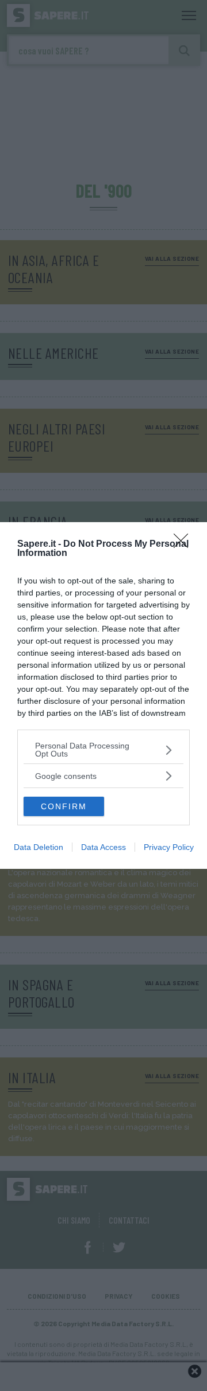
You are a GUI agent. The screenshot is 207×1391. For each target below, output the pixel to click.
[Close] (184, 544)
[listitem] (103, 750)
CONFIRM (64, 806)
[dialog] (103, 695)
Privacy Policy (169, 847)
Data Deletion (38, 847)
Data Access (103, 847)
